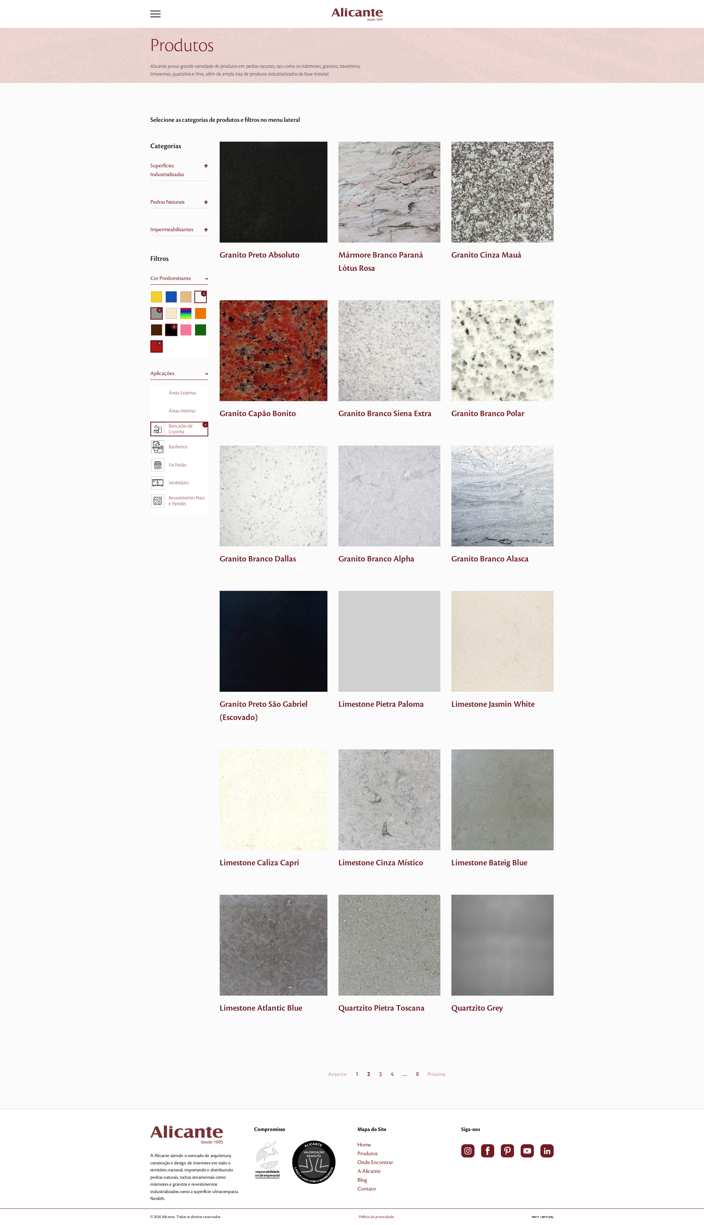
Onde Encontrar (375, 1163)
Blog (362, 1180)
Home (364, 1145)
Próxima (436, 1074)
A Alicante (369, 1171)
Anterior (337, 1074)
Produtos (368, 1154)
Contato (367, 1189)
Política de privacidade (376, 1217)
